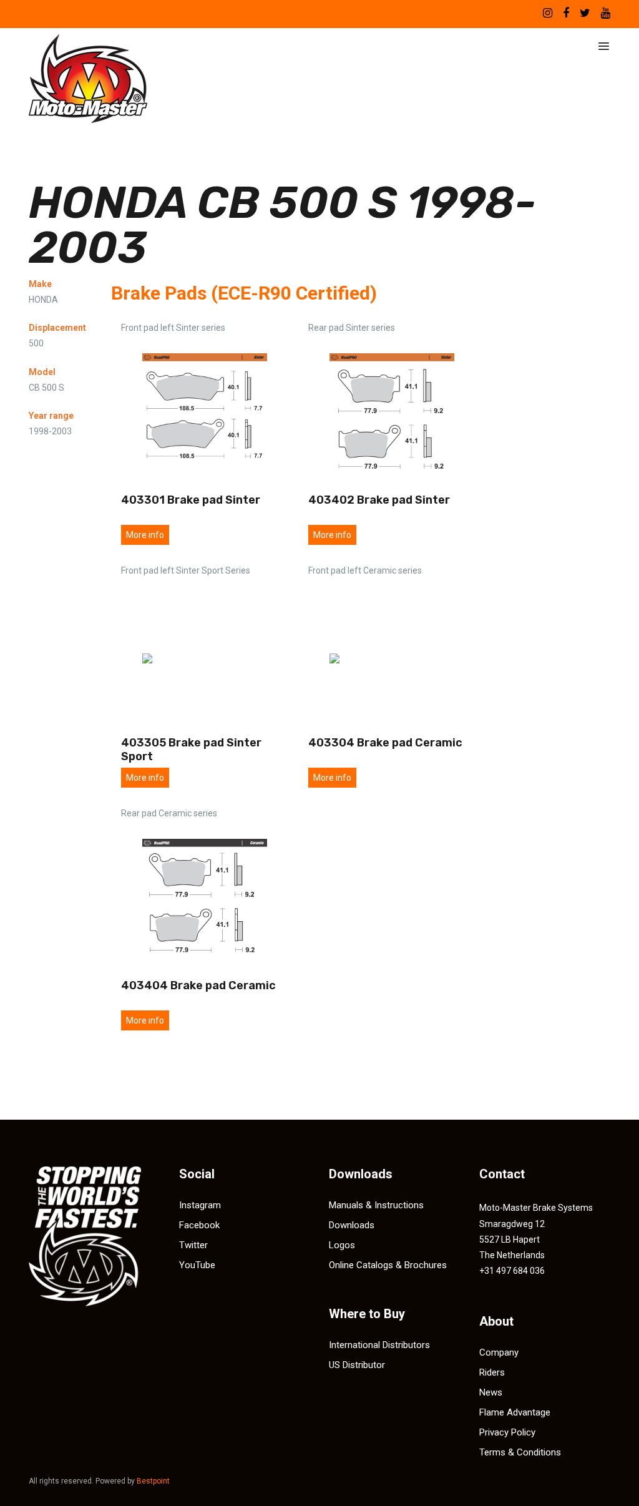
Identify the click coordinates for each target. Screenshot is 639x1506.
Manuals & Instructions (376, 1205)
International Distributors (379, 1345)
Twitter (193, 1245)
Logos (342, 1245)
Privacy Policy (507, 1432)
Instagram (200, 1205)
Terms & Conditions (520, 1452)
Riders (492, 1372)
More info (145, 535)
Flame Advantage (514, 1412)
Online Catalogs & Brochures (388, 1265)
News (490, 1392)
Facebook (199, 1225)
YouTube (197, 1265)
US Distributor (357, 1365)
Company (499, 1352)
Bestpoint (153, 1481)
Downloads (351, 1225)
